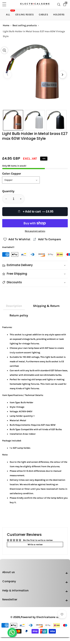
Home (6, 25)
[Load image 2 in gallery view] (35, 120)
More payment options (35, 231)
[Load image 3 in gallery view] (56, 120)
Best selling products (25, 25)
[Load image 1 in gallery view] (13, 120)
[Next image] (62, 74)
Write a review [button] (35, 544)
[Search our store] (59, 4)
